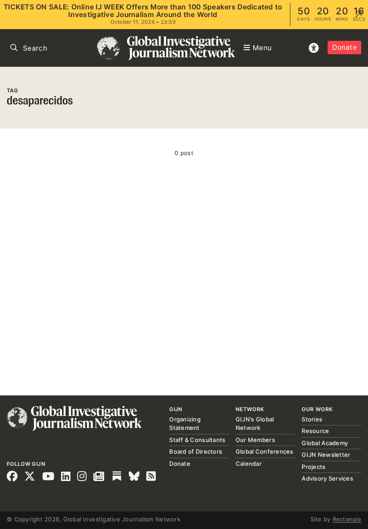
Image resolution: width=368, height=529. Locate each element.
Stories (312, 419)
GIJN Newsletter (326, 454)
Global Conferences (265, 451)
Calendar (249, 463)
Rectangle (347, 519)
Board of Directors (195, 451)
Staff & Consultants (197, 439)
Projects (313, 466)
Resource (315, 430)
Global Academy (325, 443)
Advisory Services (327, 478)
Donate (344, 47)
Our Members (255, 439)
